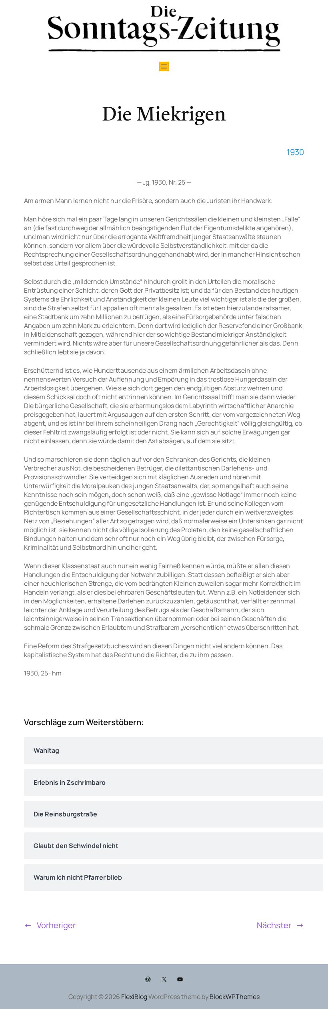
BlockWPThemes (235, 996)
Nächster (274, 925)
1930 (295, 152)
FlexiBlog (134, 996)
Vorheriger (56, 925)
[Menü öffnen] (164, 66)
